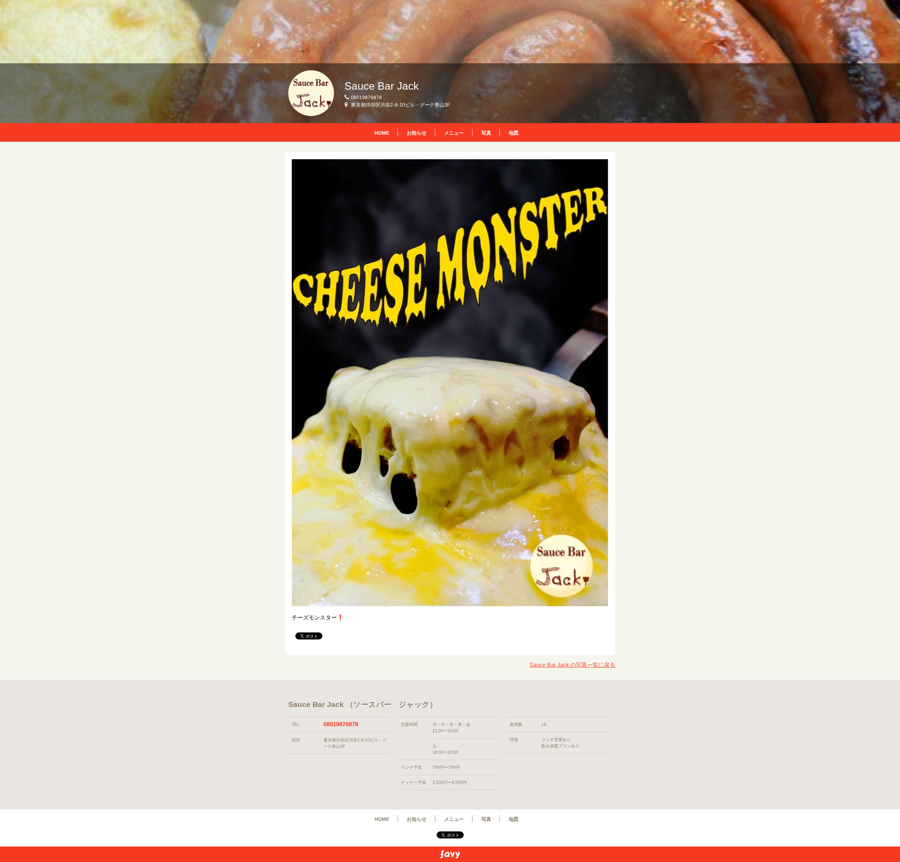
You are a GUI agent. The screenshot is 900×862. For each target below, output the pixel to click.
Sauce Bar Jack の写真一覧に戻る (572, 665)
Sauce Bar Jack (382, 86)
